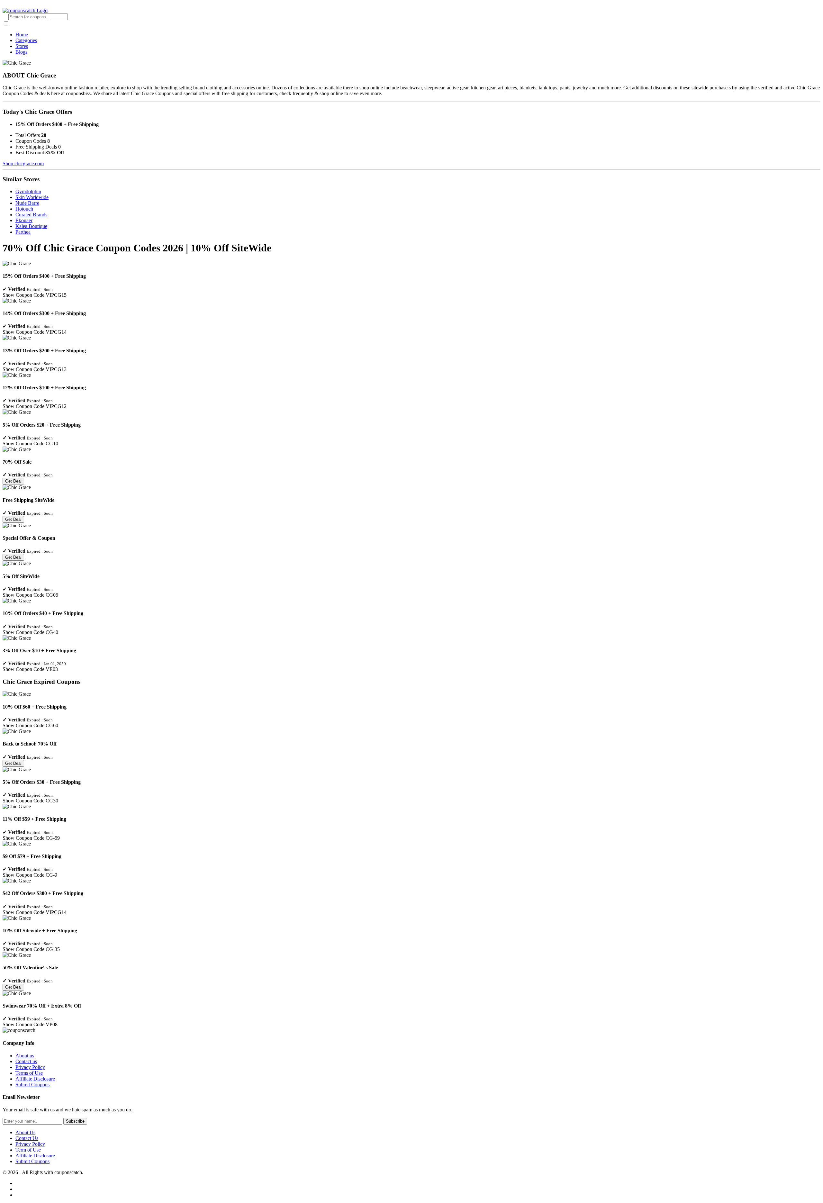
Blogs (21, 52)
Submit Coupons (32, 1084)
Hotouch (24, 209)
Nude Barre (27, 203)
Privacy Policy (30, 1067)
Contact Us (26, 1138)
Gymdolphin (28, 191)
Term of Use (28, 1150)
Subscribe (75, 1121)
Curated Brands (31, 214)
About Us (25, 1132)
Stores (21, 46)
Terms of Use (29, 1073)
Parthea (23, 232)
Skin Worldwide (32, 197)
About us (24, 1055)
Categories (26, 40)
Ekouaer (23, 220)
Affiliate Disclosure (35, 1078)
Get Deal (13, 481)
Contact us (26, 1061)
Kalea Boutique (31, 226)
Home (21, 34)
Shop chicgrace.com (23, 163)
